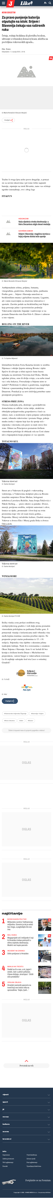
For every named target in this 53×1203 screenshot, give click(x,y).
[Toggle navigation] (3, 3)
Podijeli (7, 120)
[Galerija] (26, 71)
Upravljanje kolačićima (34, 1166)
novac (6, 1117)
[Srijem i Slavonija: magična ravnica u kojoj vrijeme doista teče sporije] (8, 234)
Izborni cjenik (31, 1159)
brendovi (7, 1139)
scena (6, 1131)
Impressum (6, 1155)
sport (5, 1102)
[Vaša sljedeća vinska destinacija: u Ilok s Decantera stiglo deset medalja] (8, 222)
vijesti (6, 1094)
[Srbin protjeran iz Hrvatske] (44, 956)
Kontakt (5, 1166)
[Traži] (50, 3)
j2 (3, 1109)
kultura (6, 1124)
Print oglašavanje (32, 1162)
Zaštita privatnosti (8, 1159)
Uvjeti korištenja (32, 1155)
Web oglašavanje (8, 1162)
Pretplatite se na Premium (38, 1180)
